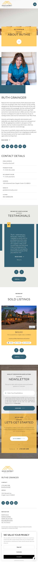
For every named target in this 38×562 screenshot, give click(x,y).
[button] (19, 438)
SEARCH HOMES (6, 516)
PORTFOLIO (5, 515)
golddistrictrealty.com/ (10, 190)
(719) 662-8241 (10, 176)
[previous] (16, 350)
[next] (22, 350)
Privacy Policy (17, 403)
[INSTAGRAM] (24, 146)
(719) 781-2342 (10, 170)
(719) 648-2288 (24, 449)
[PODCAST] (20, 146)
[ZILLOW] (16, 146)
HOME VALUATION (6, 518)
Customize (19, 552)
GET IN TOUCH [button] (5, 522)
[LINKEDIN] (7, 146)
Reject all (19, 547)
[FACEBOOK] (11, 146)
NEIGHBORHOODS (7, 520)
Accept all (19, 556)
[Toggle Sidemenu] (35, 4)
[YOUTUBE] (3, 146)
